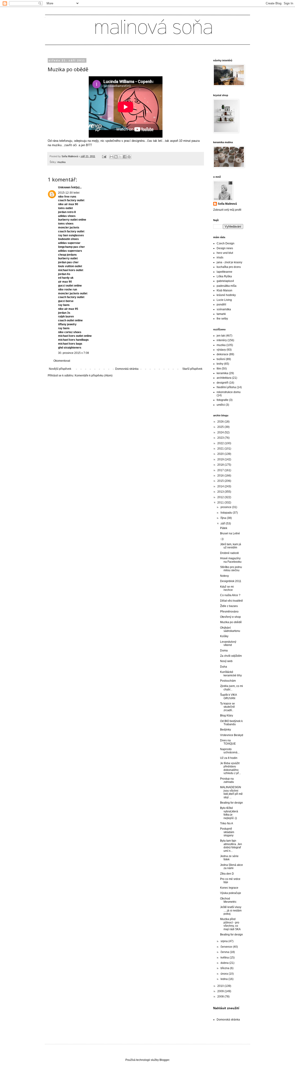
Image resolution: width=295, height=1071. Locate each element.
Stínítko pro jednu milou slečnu (231, 568)
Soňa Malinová (227, 203)
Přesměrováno (229, 611)
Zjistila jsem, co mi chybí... (231, 687)
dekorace (222, 354)
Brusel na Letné (230, 533)
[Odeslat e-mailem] (111, 156)
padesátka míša (226, 285)
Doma (224, 650)
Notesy (224, 575)
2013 (220, 491)
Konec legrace (229, 887)
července (227, 946)
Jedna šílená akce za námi (231, 866)
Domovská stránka (127, 368)
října (224, 518)
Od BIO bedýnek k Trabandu (231, 722)
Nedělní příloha (226, 387)
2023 (220, 437)
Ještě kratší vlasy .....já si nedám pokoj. (231, 910)
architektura (224, 377)
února (225, 973)
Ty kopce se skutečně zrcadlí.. (227, 707)
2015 (220, 480)
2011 (220, 502)
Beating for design (231, 802)
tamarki (221, 314)
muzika (61, 162)
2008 (220, 996)
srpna (224, 941)
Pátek (223, 528)
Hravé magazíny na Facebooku (231, 560)
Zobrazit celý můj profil (227, 209)
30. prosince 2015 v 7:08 (73, 353)
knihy (220, 363)
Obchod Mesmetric (228, 900)
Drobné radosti (229, 553)
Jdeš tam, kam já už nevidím (230, 546)
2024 (220, 432)
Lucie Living (224, 300)
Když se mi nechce (227, 588)
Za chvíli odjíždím (231, 655)
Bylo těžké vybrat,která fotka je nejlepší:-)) (229, 813)
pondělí (221, 304)
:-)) (222, 539)
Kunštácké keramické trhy (231, 673)
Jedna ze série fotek (229, 858)
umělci (221, 404)
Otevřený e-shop (230, 616)
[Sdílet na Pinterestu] (129, 156)
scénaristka (224, 309)
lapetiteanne (224, 271)
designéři (222, 382)
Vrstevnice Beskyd (231, 735)
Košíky (224, 636)
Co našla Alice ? (230, 595)
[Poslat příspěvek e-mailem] (104, 156)
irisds (220, 257)
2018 (220, 464)
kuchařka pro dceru (229, 267)
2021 (220, 448)
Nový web (226, 661)
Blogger (164, 1060)
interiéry (222, 340)
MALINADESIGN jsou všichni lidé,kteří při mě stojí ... (231, 792)
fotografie (222, 400)
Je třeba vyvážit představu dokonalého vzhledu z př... (230, 768)
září (223, 523)
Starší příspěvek (192, 368)
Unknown (64, 187)
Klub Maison (224, 290)
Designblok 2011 (230, 581)
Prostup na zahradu (227, 780)
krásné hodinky (226, 295)
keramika (222, 373)
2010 (220, 986)
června (225, 952)
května (225, 957)
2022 (220, 443)
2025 (220, 427)
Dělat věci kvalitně (231, 600)
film (219, 368)
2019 (220, 459)
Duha (223, 666)
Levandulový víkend (228, 643)
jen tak (221, 335)
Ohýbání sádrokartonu (230, 629)
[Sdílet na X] (120, 156)
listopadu (227, 512)
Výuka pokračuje (230, 893)
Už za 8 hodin (228, 758)
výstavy (221, 349)
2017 (220, 470)
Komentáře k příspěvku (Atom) (93, 375)
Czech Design (225, 243)
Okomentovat (61, 360)
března (225, 968)
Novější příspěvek (60, 368)
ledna (224, 979)
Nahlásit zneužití (226, 1008)
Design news (225, 248)
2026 (220, 421)
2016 (220, 475)
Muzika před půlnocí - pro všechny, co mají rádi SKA (230, 924)
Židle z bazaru (229, 606)
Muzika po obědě (231, 622)
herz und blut (225, 252)
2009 (220, 991)
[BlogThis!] (116, 156)
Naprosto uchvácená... (229, 751)
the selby (222, 318)
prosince (226, 507)
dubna (225, 962)
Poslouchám (228, 680)
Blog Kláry (226, 715)
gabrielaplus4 (225, 281)
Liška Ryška (224, 276)
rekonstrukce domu (229, 392)
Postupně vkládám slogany (227, 832)
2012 (220, 497)
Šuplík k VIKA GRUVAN (228, 696)
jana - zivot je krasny (229, 262)
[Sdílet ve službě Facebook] (124, 156)
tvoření (221, 359)
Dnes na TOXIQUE (228, 742)
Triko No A (226, 823)
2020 (220, 454)
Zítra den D (227, 873)
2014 (220, 486)
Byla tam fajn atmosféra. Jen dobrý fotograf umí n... (231, 845)
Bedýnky (225, 729)
